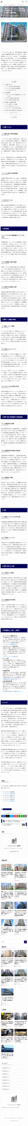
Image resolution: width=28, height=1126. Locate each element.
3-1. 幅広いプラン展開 (12, 104)
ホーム (6, 1118)
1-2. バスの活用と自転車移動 (13, 88)
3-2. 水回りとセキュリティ (13, 106)
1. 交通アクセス (8, 84)
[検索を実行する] (25, 942)
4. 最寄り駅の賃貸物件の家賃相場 (13, 110)
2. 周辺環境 (7, 92)
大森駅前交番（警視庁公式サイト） (12, 679)
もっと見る (14, 117)
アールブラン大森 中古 (9, 797)
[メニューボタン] (26, 1)
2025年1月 (6, 1086)
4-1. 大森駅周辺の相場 (12, 112)
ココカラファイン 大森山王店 (10, 656)
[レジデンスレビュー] (2, 1)
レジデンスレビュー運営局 (14, 846)
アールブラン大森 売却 (9, 801)
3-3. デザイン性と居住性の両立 (14, 108)
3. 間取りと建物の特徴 (10, 102)
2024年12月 (6, 1089)
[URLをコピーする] (25, 816)
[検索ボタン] (23, 1)
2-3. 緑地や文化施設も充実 (13, 100)
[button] (3, 816)
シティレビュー (20, 1118)
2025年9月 (6, 1071)
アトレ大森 (6, 668)
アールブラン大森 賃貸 (9, 793)
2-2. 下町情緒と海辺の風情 (13, 98)
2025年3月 (6, 1080)
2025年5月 (6, 1074)
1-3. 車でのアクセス (11, 90)
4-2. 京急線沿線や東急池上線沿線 (14, 114)
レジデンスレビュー (6, 15)
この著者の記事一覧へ (14, 851)
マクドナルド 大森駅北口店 (10, 644)
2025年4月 (6, 1077)
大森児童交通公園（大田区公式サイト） (13, 691)
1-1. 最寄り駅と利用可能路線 (13, 86)
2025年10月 (6, 1068)
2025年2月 (6, 1083)
